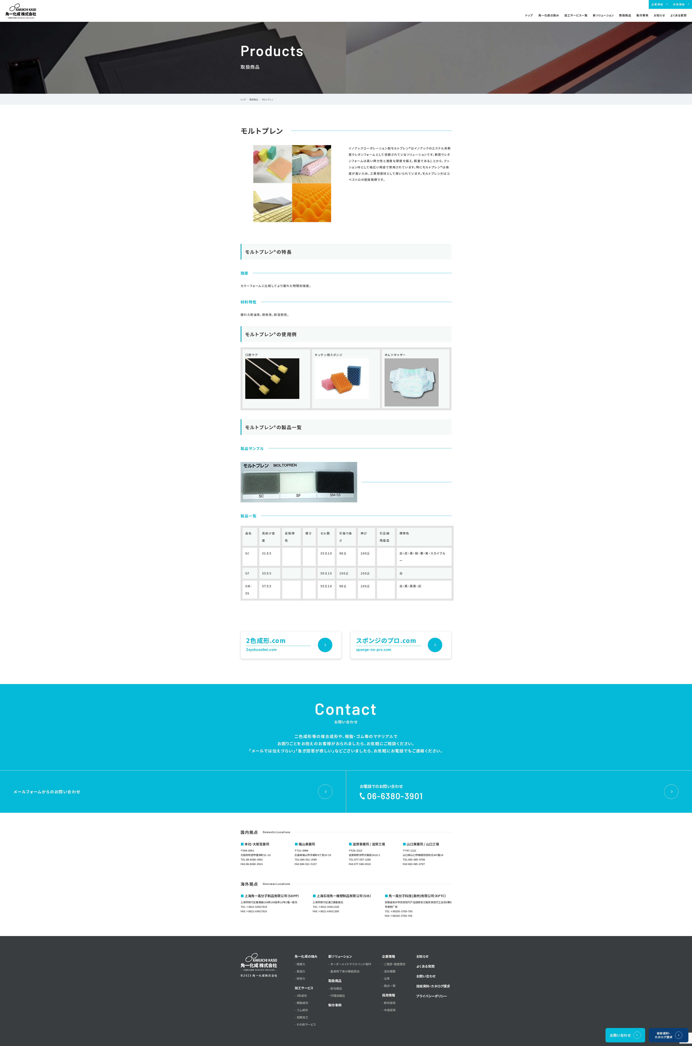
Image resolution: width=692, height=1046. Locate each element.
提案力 (301, 964)
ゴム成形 (302, 1010)
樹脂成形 (302, 1003)
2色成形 (302, 995)
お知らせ (659, 15)
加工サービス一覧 (575, 15)
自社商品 (336, 988)
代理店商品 (337, 995)
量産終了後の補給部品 (345, 971)
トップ (529, 15)
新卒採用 (390, 1003)
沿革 (387, 978)
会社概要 (390, 971)
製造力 (301, 971)
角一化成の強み (548, 15)
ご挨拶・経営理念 (394, 964)
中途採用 (390, 1010)
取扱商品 (625, 15)
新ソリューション (603, 15)
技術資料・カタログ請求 (433, 986)
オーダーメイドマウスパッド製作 (350, 964)
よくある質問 (678, 15)
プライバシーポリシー (431, 996)
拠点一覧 (390, 985)
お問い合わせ (426, 976)
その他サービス (306, 1024)
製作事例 (642, 15)
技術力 (301, 978)
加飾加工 (302, 1017)
